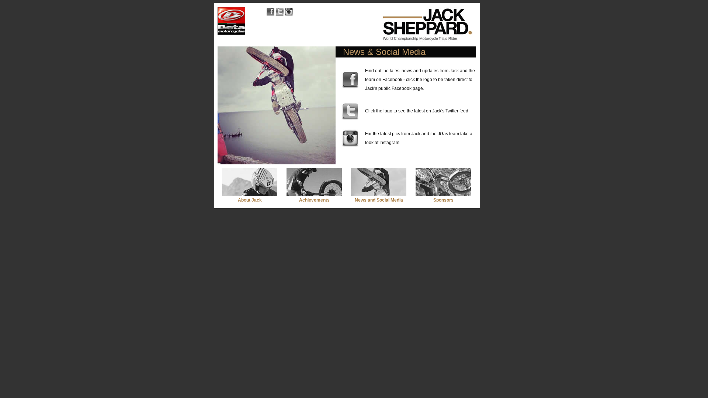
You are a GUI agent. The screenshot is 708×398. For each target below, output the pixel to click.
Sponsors (443, 200)
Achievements (314, 200)
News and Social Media (379, 200)
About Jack (250, 200)
